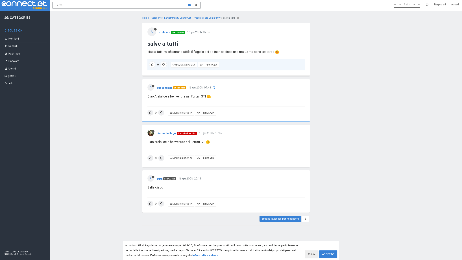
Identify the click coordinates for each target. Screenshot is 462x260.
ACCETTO (328, 254)
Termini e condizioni (20, 251)
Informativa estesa (205, 255)
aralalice (164, 32)
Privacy (7, 251)
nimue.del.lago (166, 133)
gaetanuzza (165, 87)
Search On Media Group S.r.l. (22, 254)
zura (160, 178)
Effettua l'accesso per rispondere (280, 218)
